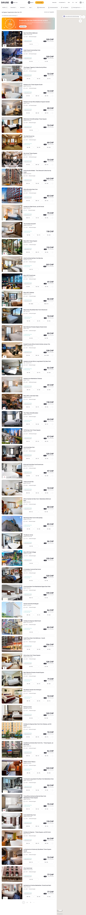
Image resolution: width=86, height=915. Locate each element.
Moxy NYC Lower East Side (28, 402)
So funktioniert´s (62, 2)
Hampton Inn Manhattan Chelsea (28, 384)
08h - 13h (28, 700)
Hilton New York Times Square (28, 661)
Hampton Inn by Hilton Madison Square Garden (28, 108)
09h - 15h (46, 95)
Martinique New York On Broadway (28, 524)
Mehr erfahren (23, 26)
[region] (71, 462)
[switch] (41, 7)
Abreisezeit (22, 7)
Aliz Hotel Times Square (28, 159)
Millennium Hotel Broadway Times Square (28, 125)
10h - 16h (31, 61)
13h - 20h (48, 528)
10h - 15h (38, 78)
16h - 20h (46, 718)
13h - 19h (48, 321)
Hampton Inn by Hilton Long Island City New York (28, 367)
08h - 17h (37, 200)
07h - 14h (28, 355)
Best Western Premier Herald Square (28, 678)
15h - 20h (48, 683)
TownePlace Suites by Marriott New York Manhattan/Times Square (28, 803)
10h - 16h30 (31, 303)
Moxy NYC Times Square (28, 247)
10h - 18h (28, 147)
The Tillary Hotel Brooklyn (28, 419)
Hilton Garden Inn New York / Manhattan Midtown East (28, 505)
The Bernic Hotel (28, 541)
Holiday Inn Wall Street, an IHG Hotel (28, 212)
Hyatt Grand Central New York (28, 56)
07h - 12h (28, 78)
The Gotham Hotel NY (28, 230)
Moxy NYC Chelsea (28, 298)
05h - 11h (28, 441)
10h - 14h (37, 492)
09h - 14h (46, 164)
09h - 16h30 (46, 355)
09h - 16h (28, 252)
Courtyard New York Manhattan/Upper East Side (28, 592)
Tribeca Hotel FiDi (28, 488)
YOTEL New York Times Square (28, 436)
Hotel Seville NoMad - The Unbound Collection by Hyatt (28, 177)
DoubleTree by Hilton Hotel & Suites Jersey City (28, 350)
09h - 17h (46, 113)
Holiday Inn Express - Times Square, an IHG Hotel (28, 838)
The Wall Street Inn (28, 142)
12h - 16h (28, 475)
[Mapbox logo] (60, 914)
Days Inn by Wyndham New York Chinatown (28, 316)
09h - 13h (46, 200)
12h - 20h (48, 372)
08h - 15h (37, 355)
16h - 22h (48, 147)
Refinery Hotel (28, 713)
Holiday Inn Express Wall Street (28, 627)
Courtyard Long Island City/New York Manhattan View (28, 785)
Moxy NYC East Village (28, 558)
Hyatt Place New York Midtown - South (28, 644)
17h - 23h (48, 614)
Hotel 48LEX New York (28, 821)
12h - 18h (37, 475)
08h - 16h (37, 113)
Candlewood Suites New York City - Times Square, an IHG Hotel (28, 749)
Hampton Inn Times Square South (28, 90)
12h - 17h (48, 78)
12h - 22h (46, 183)
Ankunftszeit (12, 7)
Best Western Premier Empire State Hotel (28, 333)
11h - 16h (46, 790)
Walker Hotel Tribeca (28, 768)
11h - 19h (38, 528)
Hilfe (69, 2)
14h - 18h (48, 389)
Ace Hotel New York (28, 453)
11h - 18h (46, 61)
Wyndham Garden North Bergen (28, 696)
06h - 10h (28, 492)
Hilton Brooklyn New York (28, 195)
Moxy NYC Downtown (28, 281)
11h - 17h (31, 44)
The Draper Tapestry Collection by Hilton (28, 73)
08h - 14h (37, 95)
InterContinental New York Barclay (28, 264)
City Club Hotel (28, 874)
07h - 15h (28, 95)
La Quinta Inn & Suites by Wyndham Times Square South (28, 856)
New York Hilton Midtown (28, 39)
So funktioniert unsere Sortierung (9, 15)
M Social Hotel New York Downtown (28, 470)
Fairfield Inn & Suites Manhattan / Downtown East (28, 891)
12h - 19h (46, 217)
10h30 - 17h (46, 303)
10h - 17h (38, 235)
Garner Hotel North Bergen (28, 610)
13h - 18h (31, 130)
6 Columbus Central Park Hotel (28, 575)
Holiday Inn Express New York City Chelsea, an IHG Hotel (28, 731)
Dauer (30, 7)
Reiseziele (54, 2)
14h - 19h (46, 338)
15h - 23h (48, 235)
